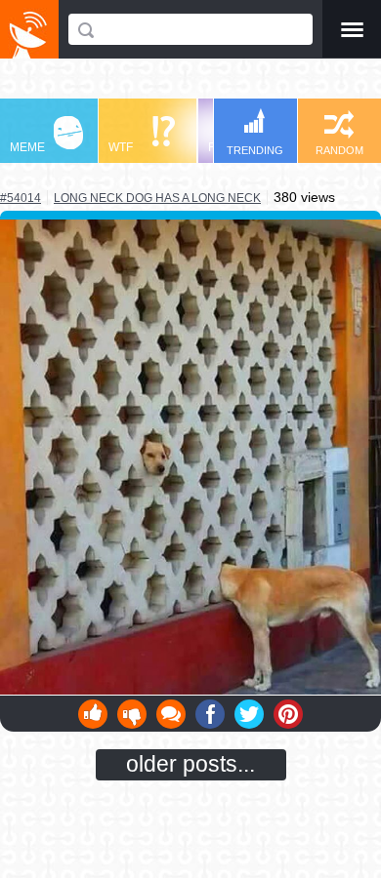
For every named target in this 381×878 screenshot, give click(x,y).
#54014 (20, 198)
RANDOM (339, 150)
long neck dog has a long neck (157, 197)
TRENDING (255, 150)
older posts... (190, 764)
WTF (120, 147)
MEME (27, 147)
